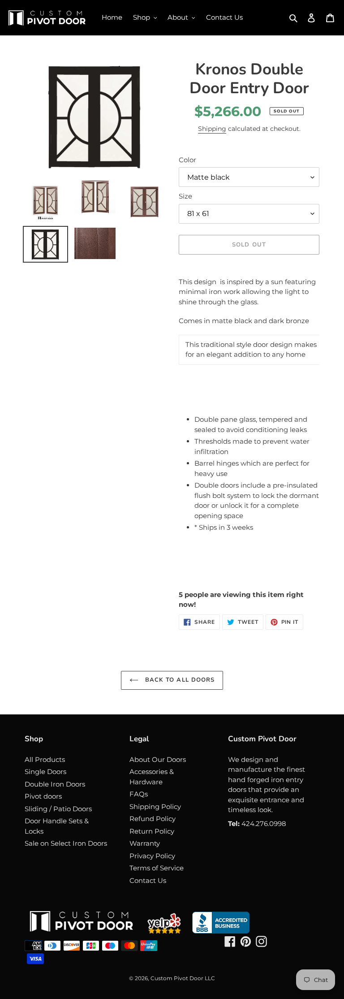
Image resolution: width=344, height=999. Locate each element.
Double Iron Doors (55, 784)
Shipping (212, 129)
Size (185, 196)
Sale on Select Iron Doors (66, 843)
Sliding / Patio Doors (58, 808)
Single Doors (45, 771)
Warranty (144, 843)
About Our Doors (157, 759)
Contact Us (147, 880)
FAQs (138, 794)
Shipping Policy (155, 806)
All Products (45, 759)
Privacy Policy (152, 856)
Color (187, 160)
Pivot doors (43, 796)
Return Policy (151, 831)
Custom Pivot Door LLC (182, 978)
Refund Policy (152, 818)
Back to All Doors (179, 680)
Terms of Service (156, 868)
